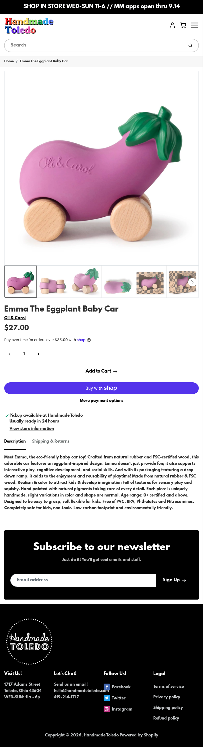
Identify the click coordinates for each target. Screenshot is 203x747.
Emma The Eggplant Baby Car (44, 61)
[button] (192, 282)
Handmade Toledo (102, 735)
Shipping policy (168, 708)
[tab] (18, 443)
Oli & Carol (15, 318)
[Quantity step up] (37, 354)
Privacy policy (166, 697)
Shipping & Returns (50, 441)
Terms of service (168, 686)
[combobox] (93, 45)
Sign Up (171, 580)
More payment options (101, 400)
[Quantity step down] (10, 354)
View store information (32, 428)
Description (15, 441)
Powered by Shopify (139, 735)
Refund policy (166, 718)
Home (9, 61)
